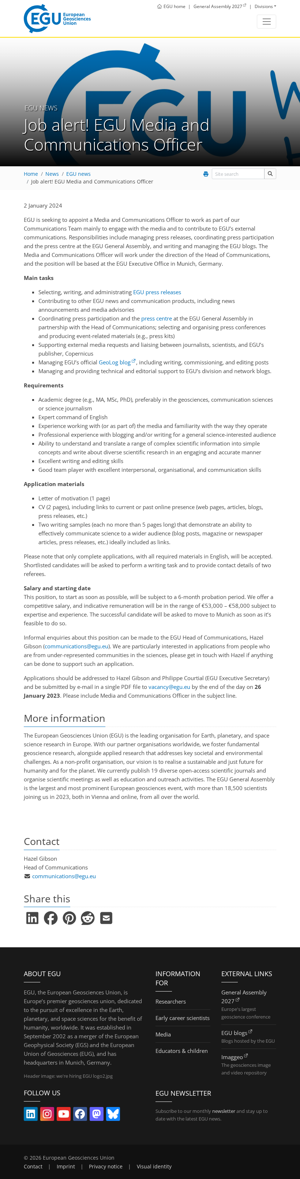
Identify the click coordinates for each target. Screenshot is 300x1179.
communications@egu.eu (76, 646)
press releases (157, 292)
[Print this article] (206, 174)
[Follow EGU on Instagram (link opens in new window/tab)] (47, 1115)
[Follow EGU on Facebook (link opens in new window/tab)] (80, 1115)
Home (31, 174)
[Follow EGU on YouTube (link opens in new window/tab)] (64, 1115)
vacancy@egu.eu (169, 686)
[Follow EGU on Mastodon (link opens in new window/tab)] (97, 1115)
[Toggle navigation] (266, 22)
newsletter (223, 1111)
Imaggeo (232, 1057)
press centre (156, 318)
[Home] (57, 18)
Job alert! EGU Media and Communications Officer (92, 181)
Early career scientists (182, 1017)
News (52, 174)
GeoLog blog (115, 362)
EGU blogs (234, 1032)
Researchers (170, 1001)
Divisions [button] (264, 6)
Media (163, 1034)
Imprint (66, 1166)
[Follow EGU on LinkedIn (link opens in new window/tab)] (31, 1115)
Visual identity (154, 1166)
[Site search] (270, 173)
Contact (33, 1166)
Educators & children (181, 1050)
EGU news (78, 174)
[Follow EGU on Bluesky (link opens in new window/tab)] (113, 1115)
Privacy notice (106, 1166)
